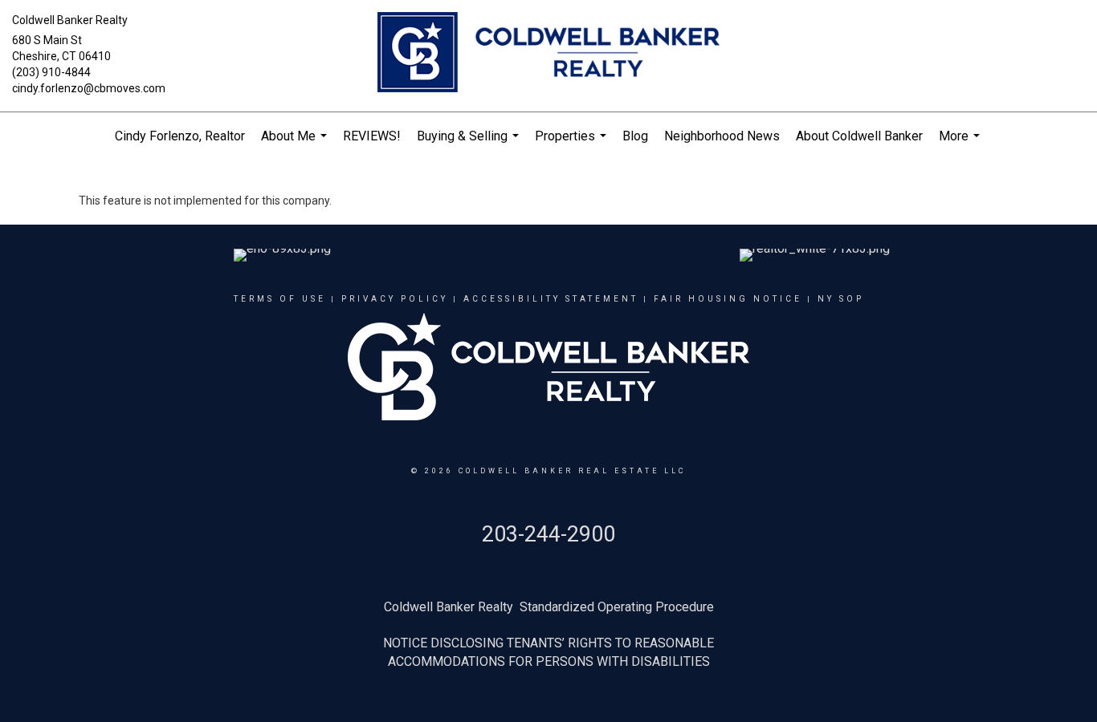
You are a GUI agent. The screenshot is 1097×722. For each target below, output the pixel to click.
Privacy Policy (394, 298)
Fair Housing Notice (728, 298)
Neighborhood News (722, 136)
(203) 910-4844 (51, 72)
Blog (635, 136)
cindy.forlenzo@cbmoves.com (88, 88)
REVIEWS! (372, 136)
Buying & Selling (470, 144)
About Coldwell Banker (859, 136)
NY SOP (841, 298)
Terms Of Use (280, 298)
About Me (296, 144)
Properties (572, 144)
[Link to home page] (548, 53)
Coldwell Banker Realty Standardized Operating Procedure (549, 607)
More (961, 144)
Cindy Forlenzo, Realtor (180, 136)
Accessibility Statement (550, 298)
